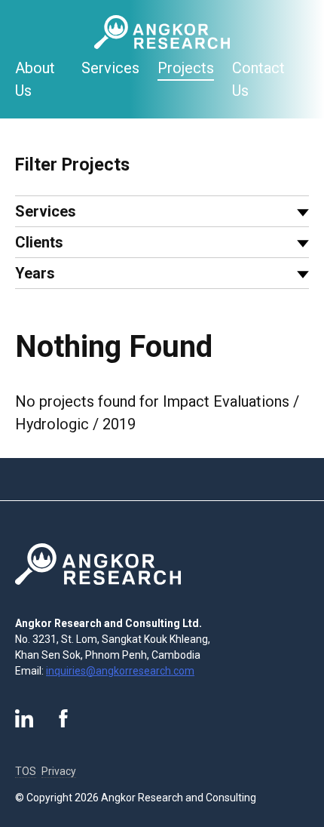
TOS (25, 771)
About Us (35, 79)
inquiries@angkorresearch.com (120, 671)
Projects (185, 68)
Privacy (58, 771)
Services (110, 68)
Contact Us (258, 79)
